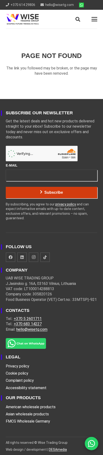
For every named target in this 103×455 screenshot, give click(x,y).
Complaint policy (20, 380)
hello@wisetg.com (31, 329)
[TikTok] (45, 257)
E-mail (11, 165)
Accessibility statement (26, 388)
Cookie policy (17, 373)
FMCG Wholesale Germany (28, 421)
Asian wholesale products (27, 414)
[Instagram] (33, 257)
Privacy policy (17, 366)
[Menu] (94, 19)
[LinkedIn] (22, 257)
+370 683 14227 (28, 324)
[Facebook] (10, 257)
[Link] (81, 5)
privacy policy (65, 204)
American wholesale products (31, 407)
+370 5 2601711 (28, 318)
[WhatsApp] (91, 443)
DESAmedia (58, 449)
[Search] (78, 19)
